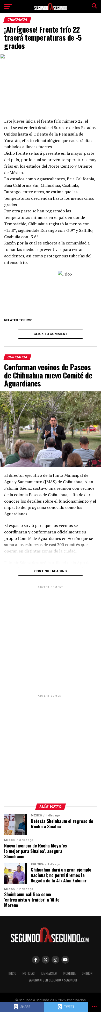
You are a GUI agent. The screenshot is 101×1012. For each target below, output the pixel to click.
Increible (69, 973)
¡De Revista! (49, 973)
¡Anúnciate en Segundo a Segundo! (53, 980)
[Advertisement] (50, 640)
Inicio (12, 973)
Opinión (87, 973)
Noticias (29, 973)
